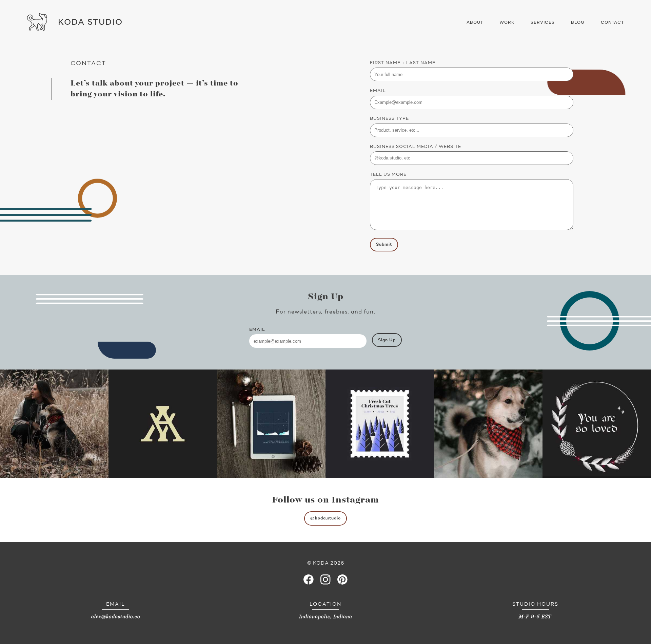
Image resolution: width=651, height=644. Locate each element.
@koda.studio (325, 518)
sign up (387, 340)
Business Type (389, 118)
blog (578, 23)
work (506, 23)
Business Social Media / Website (415, 147)
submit (384, 244)
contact (612, 23)
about (475, 23)
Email (378, 91)
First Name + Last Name (402, 63)
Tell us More (388, 174)
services (543, 23)
